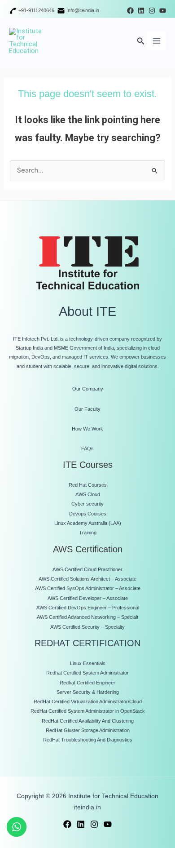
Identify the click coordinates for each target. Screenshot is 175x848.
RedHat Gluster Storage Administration (88, 730)
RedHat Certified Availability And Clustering (88, 721)
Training (87, 532)
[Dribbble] (141, 10)
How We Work (87, 428)
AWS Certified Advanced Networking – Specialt (87, 617)
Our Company (87, 388)
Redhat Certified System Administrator (87, 672)
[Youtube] (162, 10)
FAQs (87, 448)
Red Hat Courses (88, 485)
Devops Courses (87, 513)
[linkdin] (81, 824)
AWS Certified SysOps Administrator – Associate (87, 588)
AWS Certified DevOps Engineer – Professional (87, 607)
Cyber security (87, 503)
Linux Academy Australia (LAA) (87, 523)
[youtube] (108, 824)
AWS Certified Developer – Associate (88, 598)
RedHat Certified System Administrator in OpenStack (88, 711)
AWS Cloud (87, 494)
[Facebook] (130, 10)
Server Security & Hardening (88, 692)
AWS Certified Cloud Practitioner (87, 569)
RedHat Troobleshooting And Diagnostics (87, 739)
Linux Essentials (87, 663)
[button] (141, 41)
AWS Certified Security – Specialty (87, 627)
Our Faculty (87, 409)
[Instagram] (152, 10)
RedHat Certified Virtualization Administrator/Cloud (88, 701)
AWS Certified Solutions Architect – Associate (87, 579)
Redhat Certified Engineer (87, 682)
